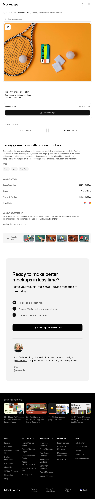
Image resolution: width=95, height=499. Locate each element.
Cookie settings (34, 490)
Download (8, 447)
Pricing (7, 443)
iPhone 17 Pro (86, 191)
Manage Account (82, 458)
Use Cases (8, 463)
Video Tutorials (81, 447)
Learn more (54, 219)
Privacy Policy (68, 490)
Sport (14, 169)
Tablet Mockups (46, 472)
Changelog (8, 475)
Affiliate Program (11, 471)
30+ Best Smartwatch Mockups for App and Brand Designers (35, 419)
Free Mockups (63, 443)
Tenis (6, 169)
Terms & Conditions (50, 490)
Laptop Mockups (46, 476)
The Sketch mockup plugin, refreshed (56, 418)
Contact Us (79, 454)
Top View (23, 169)
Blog (6, 479)
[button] (83, 4)
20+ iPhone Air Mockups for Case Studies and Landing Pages (14, 419)
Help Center (80, 443)
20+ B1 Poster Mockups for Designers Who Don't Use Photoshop (80, 419)
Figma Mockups (46, 449)
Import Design (49, 112)
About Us (8, 467)
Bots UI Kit (61, 459)
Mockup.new (27, 475)
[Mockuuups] (41, 4)
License (78, 451)
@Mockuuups (20, 360)
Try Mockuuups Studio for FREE (47, 327)
